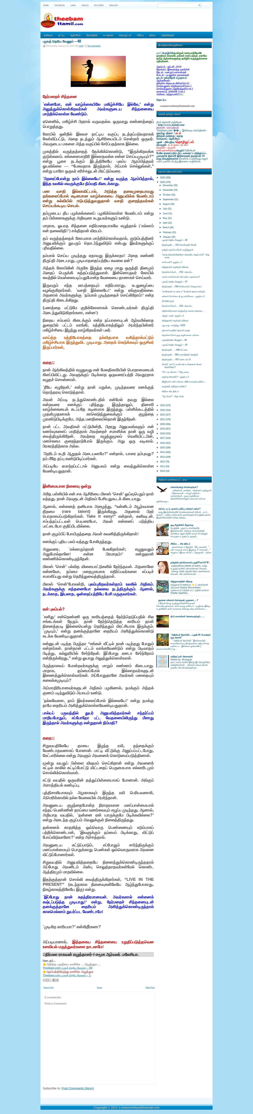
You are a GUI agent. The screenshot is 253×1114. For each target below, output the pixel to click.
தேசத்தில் (92, 35)
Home (46, 5)
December (168, 185)
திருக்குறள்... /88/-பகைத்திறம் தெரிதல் (180, 354)
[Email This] (44, 980)
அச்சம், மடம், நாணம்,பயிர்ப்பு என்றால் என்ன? (179, 509)
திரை (152, 35)
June (165, 213)
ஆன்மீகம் (75, 35)
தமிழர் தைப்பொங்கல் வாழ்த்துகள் (177, 250)
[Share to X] (50, 980)
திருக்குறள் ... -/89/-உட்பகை (175, 350)
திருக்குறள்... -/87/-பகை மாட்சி (176, 359)
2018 (163, 433)
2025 (163, 182)
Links (73, 5)
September (168, 199)
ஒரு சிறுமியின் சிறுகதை (182, 525)
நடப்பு (61, 35)
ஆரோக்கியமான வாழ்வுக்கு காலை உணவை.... (183, 311)
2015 (163, 447)
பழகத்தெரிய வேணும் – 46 (174, 340)
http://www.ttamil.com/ (171, 124)
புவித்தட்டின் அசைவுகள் (182, 656)
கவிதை (48, 35)
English (113, 5)
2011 (163, 466)
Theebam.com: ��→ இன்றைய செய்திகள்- (181, 130)
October (167, 194)
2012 (163, 461)
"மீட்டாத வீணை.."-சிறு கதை (175, 372)
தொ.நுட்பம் (125, 35)
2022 (163, 414)
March (166, 227)
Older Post (150, 987)
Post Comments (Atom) (78, 1088)
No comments (94, 46)
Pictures (99, 5)
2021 (163, 419)
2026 (163, 177)
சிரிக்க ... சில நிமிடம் (180, 543)
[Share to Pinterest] (57, 980)
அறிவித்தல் (167, 35)
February (167, 232)
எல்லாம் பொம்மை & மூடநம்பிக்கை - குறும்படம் (183, 296)
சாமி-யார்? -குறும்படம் (172, 262)
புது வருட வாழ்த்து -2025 (173, 325)
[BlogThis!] (47, 980)
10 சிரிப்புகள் (168, 301)
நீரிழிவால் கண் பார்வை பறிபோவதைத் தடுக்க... (184, 381)
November (168, 190)
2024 (163, 405)
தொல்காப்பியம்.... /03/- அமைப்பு (177, 272)
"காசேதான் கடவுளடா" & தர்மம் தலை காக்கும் (183, 291)
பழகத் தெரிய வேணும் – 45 (174, 345)
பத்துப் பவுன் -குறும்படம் (173, 315)
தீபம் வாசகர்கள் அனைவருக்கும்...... (187, 616)
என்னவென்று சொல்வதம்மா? (184, 487)
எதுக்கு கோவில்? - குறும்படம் (175, 377)
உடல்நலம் (108, 35)
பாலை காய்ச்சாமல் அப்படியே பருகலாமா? (181, 277)
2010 (163, 471)
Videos (84, 5)
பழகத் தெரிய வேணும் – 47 (174, 281)
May (165, 218)
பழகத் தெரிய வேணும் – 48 (62, 41)
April (165, 222)
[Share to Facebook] (54, 980)
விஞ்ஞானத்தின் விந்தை (181, 581)
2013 (163, 457)
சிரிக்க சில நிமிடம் (170, 391)
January (167, 237)
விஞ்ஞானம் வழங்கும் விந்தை (175, 267)
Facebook (59, 5)
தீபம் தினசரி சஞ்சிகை (169, 122)
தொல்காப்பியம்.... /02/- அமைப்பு (177, 306)
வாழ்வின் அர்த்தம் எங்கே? (174, 386)
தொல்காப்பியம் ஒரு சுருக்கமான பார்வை (180, 335)
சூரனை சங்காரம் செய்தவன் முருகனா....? (178, 600)
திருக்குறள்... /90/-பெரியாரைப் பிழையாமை (182, 286)
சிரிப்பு (140, 35)
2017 (163, 438)
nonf (81, 46)
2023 (163, 410)
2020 (163, 424)
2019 (163, 428)
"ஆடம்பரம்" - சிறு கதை (173, 396)
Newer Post (49, 987)
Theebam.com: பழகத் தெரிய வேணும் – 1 (67, 975)
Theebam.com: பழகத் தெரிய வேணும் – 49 (67, 968)
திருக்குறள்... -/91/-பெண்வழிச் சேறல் (179, 245)
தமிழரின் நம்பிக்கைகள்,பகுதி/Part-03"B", (190, 562)
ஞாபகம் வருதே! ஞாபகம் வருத (176, 330)
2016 (163, 443)
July (165, 208)
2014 (163, 452)
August (167, 204)
